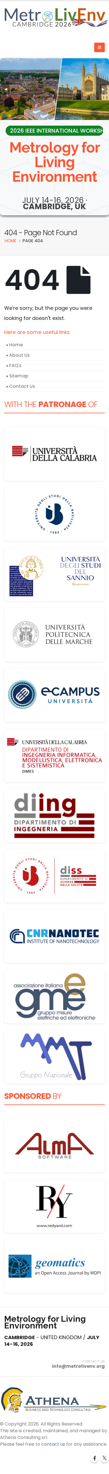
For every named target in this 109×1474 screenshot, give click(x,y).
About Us (19, 355)
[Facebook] (94, 1458)
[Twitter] (104, 1458)
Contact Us (22, 386)
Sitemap (19, 376)
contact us (53, 1444)
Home (16, 345)
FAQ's (15, 365)
